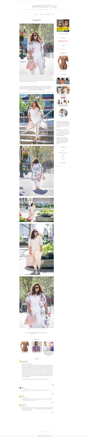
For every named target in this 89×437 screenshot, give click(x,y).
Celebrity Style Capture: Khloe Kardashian (63, 95)
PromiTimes (34, 408)
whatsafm (23, 404)
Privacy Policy (49, 431)
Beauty (63, 150)
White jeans (36, 328)
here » (61, 143)
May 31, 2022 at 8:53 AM (25, 388)
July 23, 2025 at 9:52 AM (25, 406)
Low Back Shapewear (63, 70)
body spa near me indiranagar (38, 400)
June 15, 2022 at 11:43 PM (25, 397)
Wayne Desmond (24, 361)
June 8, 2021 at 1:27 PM (25, 362)
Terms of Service (43, 431)
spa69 (23, 396)
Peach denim (43, 328)
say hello (62, 129)
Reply (52, 393)
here (65, 135)
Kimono (33, 328)
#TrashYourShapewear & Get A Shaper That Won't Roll (63, 105)
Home (39, 431)
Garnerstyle (44, 6)
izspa (23, 387)
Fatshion (63, 154)
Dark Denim (39, 328)
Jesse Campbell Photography (40, 333)
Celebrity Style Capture (63, 152)
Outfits (63, 156)
